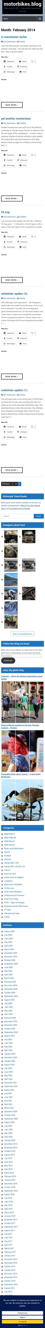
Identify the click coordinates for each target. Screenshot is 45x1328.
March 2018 (9, 1212)
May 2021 (8, 1101)
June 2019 (8, 1162)
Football (23, 123)
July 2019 (8, 1158)
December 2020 (10, 1111)
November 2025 (10, 956)
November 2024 (10, 989)
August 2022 (9, 1064)
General (7, 859)
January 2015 (9, 1270)
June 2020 (8, 1129)
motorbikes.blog (22, 4)
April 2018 (8, 1209)
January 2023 (9, 1054)
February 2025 (10, 982)
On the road (9, 888)
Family (22, 41)
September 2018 (11, 1191)
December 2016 (10, 1259)
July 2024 (8, 1003)
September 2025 (11, 964)
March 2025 (9, 978)
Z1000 (6, 917)
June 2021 (8, 1097)
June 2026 (8, 938)
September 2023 (11, 1032)
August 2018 (9, 1194)
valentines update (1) (14, 390)
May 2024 (8, 1010)
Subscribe (8, 660)
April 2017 (8, 1245)
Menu (6, 18)
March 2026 (9, 949)
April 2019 (8, 1169)
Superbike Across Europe (20, 508)
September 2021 (11, 1086)
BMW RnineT (9, 841)
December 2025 (10, 953)
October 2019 (9, 1151)
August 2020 (9, 1122)
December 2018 (10, 1183)
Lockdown (8, 881)
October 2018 (9, 1187)
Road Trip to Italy (11, 899)
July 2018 (8, 1198)
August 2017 (9, 1230)
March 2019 (9, 1173)
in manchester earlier (14, 37)
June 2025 (8, 967)
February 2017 (10, 1252)
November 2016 (10, 1263)
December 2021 (10, 1082)
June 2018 (8, 1201)
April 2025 (8, 974)
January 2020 (9, 1140)
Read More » (12, 105)
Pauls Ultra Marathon (13, 892)
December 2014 (10, 1273)
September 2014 (11, 1284)
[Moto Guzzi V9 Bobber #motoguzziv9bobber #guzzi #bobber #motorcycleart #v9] (11, 536)
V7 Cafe (7, 910)
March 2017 (9, 1248)
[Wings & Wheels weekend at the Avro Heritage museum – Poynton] (22, 751)
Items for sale (10, 873)
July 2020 (8, 1126)
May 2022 (8, 1075)
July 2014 (8, 1291)
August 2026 (9, 931)
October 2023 (9, 1028)
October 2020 (9, 1115)
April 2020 (8, 1137)
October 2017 (9, 1223)
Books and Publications (14, 848)
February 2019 (10, 1176)
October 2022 (9, 1061)
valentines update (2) (14, 294)
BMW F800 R (9, 834)
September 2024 (11, 996)
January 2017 (9, 1255)
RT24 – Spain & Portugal (14, 902)
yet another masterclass (16, 119)
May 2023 (8, 1046)
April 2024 (8, 1014)
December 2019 (10, 1144)
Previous (6, 484)
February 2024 (10, 1018)
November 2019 (10, 1147)
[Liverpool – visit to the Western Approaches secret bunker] (22, 702)
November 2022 (10, 1057)
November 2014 (10, 1277)
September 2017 (11, 1227)
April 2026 (8, 946)
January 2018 (9, 1216)
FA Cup (5, 212)
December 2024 (10, 985)
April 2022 (8, 1079)
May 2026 (8, 942)
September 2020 (11, 1119)
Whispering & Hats (12, 913)
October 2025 (9, 960)
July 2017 (8, 1234)
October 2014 (9, 1281)
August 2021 (9, 1090)
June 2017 (8, 1237)
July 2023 (8, 1039)
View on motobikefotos (22, 634)
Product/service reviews (14, 895)
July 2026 (8, 935)
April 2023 (8, 1050)
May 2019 (8, 1165)
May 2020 (8, 1133)
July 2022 (8, 1068)
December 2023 (10, 1021)
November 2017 (10, 1219)
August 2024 (9, 1000)
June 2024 (8, 1007)
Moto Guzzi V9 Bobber (13, 884)
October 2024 (9, 992)
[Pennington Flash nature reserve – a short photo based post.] (22, 800)
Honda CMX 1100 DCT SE (14, 866)
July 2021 (8, 1093)
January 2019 (9, 1180)
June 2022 (8, 1072)
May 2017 (8, 1241)
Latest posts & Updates (14, 877)
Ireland (7, 870)
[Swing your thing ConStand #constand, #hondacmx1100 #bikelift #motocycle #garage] (11, 622)
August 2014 (9, 1288)
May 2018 (8, 1205)
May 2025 (8, 971)
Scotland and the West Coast (16, 906)
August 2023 (9, 1036)
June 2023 (8, 1043)
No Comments (9, 41)
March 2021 (9, 1108)
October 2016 (9, 1266)
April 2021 (8, 1104)
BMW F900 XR (10, 837)
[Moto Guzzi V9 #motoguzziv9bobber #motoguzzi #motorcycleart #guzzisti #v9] (28, 536)
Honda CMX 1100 (11, 863)
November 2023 (10, 1025)
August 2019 (9, 1155)
